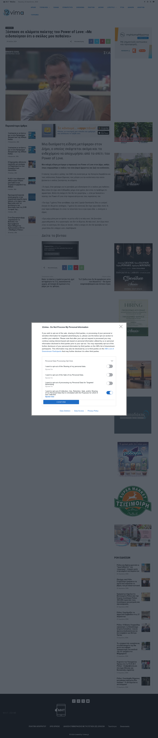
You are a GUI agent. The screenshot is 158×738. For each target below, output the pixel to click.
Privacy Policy (93, 411)
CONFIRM (61, 402)
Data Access (79, 411)
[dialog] (79, 369)
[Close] (121, 327)
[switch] (109, 366)
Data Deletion (65, 411)
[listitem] (79, 361)
